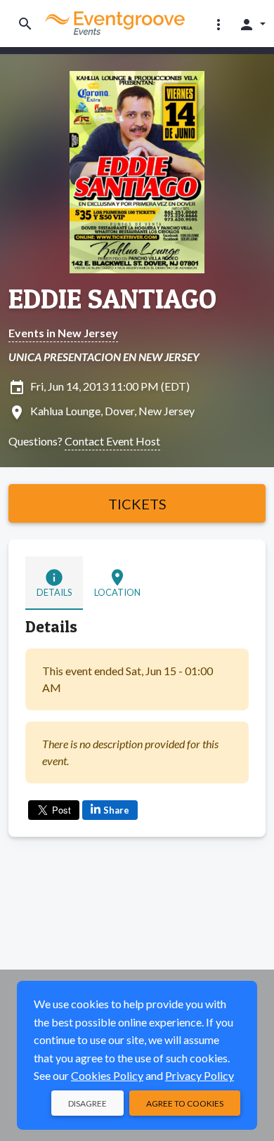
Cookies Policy (107, 1075)
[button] (218, 24)
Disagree (87, 1103)
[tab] (54, 583)
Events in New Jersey (63, 332)
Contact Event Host (112, 441)
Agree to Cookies (184, 1103)
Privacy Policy (199, 1075)
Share (116, 810)
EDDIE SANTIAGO (112, 299)
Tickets (137, 503)
